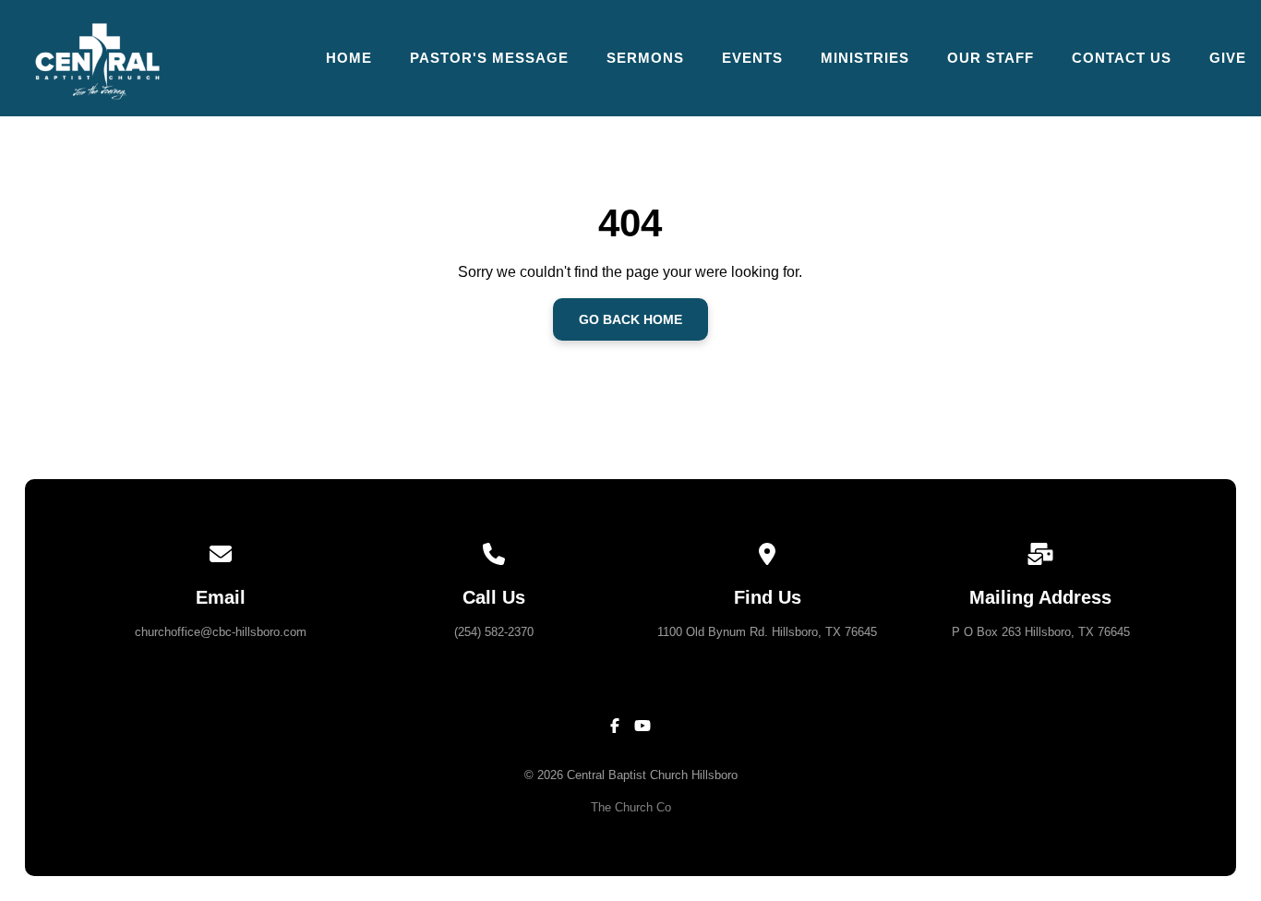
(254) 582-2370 (494, 632)
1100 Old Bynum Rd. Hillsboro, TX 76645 (767, 632)
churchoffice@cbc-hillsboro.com (220, 632)
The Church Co (631, 807)
